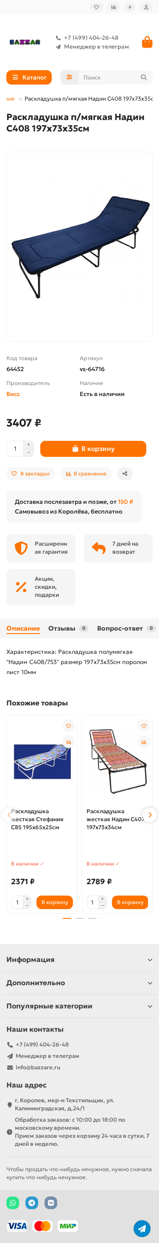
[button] (9, 815)
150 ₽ (125, 501)
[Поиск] (143, 77)
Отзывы (66, 628)
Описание (23, 628)
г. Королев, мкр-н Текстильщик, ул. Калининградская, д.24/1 (64, 1104)
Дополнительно (35, 982)
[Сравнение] (113, 7)
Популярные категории (49, 1006)
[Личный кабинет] (146, 7)
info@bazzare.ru (38, 1067)
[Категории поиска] (69, 77)
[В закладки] (68, 725)
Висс (13, 394)
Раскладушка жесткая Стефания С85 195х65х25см (37, 819)
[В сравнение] (68, 741)
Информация (30, 959)
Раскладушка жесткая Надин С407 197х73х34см (115, 819)
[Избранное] (96, 7)
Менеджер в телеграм (96, 46)
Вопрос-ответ (125, 628)
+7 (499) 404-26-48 (91, 37)
